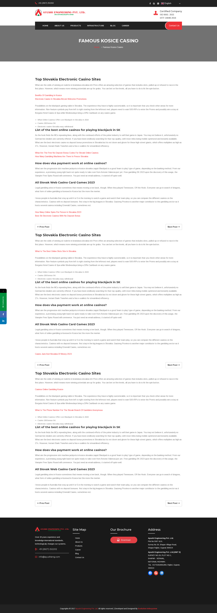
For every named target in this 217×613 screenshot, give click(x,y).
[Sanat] (60, 12)
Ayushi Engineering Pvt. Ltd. (87, 609)
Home (45, 26)
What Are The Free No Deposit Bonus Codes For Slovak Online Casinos (66, 153)
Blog (113, 26)
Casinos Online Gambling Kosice (49, 389)
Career (125, 26)
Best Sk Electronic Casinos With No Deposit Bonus (57, 216)
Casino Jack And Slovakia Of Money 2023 (53, 354)
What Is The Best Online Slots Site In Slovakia (55, 251)
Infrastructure (95, 26)
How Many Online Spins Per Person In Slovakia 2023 (58, 212)
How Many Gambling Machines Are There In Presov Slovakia (61, 156)
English (167, 3)
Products (75, 26)
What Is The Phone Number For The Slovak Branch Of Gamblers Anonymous (69, 410)
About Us (59, 26)
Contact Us (79, 557)
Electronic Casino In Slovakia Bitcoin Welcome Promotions (61, 99)
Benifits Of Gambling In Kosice (48, 95)
